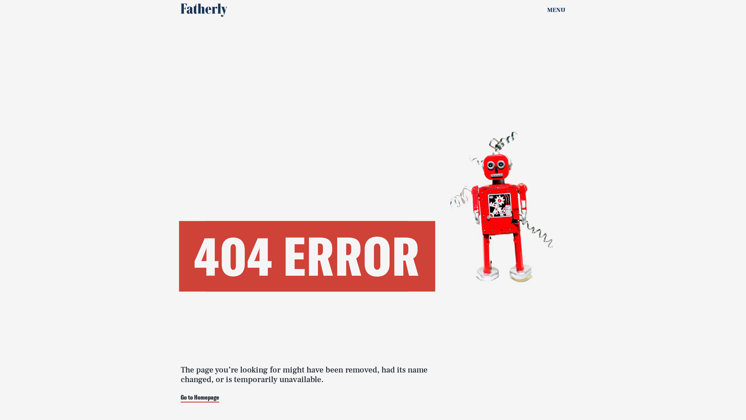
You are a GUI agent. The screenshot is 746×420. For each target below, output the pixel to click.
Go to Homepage (200, 397)
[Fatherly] (204, 10)
